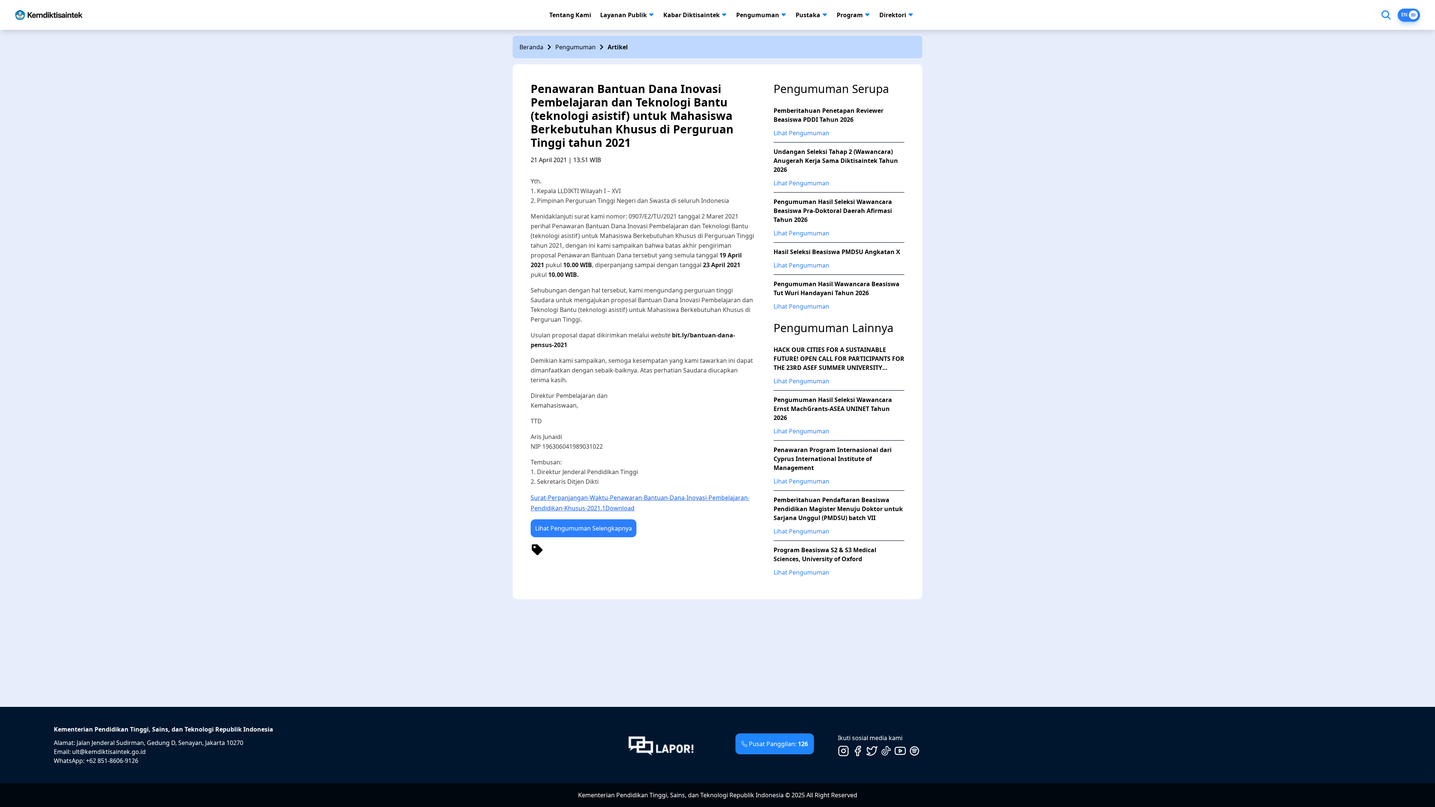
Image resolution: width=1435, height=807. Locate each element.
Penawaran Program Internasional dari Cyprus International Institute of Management (833, 459)
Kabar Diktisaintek (691, 15)
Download (620, 508)
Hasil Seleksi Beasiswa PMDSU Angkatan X (837, 252)
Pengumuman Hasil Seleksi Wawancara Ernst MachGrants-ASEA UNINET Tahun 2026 (833, 409)
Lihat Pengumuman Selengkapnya (583, 528)
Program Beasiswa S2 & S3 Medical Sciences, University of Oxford (825, 554)
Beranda (531, 47)
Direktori (892, 15)
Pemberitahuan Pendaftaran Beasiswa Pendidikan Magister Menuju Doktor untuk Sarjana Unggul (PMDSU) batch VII (838, 509)
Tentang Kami (570, 15)
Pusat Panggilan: (778, 744)
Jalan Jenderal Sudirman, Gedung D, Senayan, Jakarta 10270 (160, 743)
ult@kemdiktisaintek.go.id (109, 752)
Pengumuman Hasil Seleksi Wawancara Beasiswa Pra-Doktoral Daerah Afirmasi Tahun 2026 (833, 211)
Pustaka (808, 15)
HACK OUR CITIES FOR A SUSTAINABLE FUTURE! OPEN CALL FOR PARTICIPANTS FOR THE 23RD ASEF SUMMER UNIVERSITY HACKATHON (839, 359)
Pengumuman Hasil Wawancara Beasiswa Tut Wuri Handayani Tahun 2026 (836, 288)
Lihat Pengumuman (801, 133)
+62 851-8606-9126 (112, 761)
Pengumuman (757, 15)
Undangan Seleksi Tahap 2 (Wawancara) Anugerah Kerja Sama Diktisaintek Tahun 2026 (836, 161)
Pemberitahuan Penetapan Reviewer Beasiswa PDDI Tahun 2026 (828, 115)
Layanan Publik (623, 15)
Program (850, 15)
